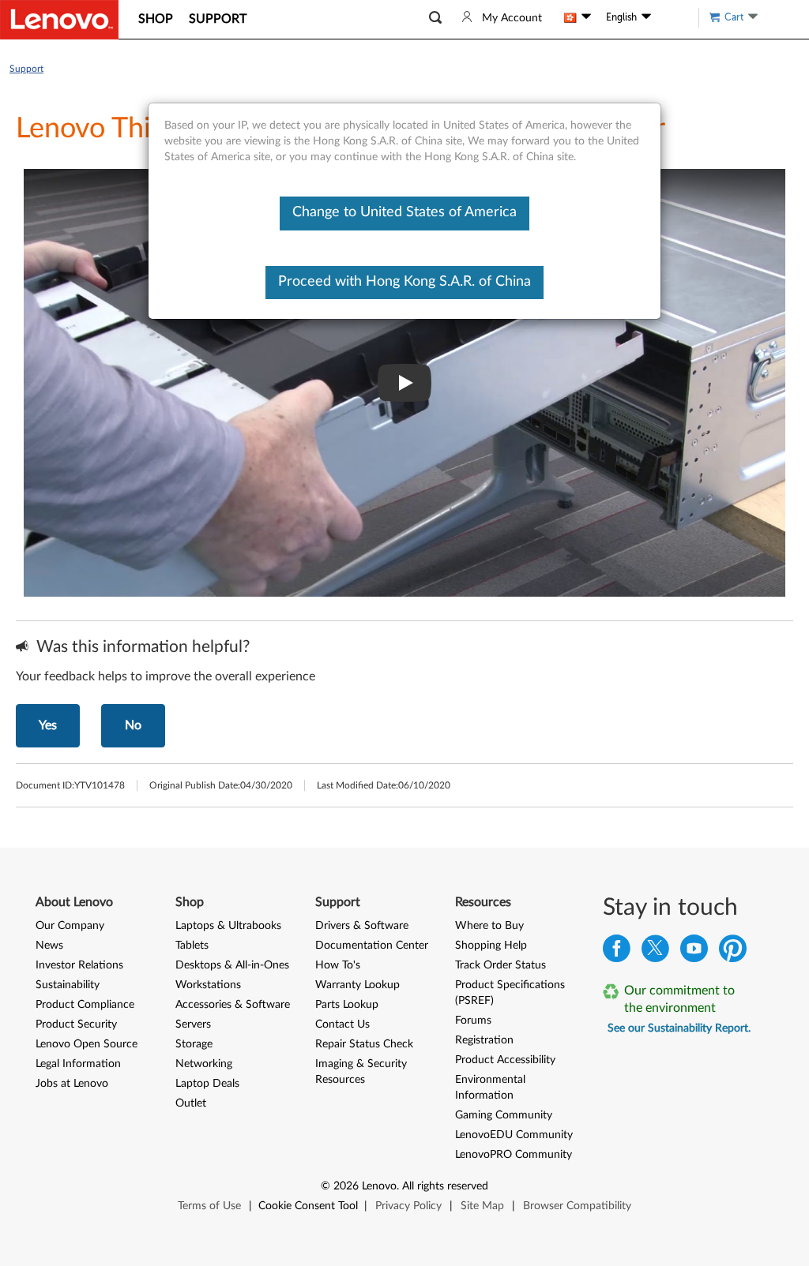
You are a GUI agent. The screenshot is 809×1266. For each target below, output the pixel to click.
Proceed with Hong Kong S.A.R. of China (404, 282)
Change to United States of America (404, 212)
